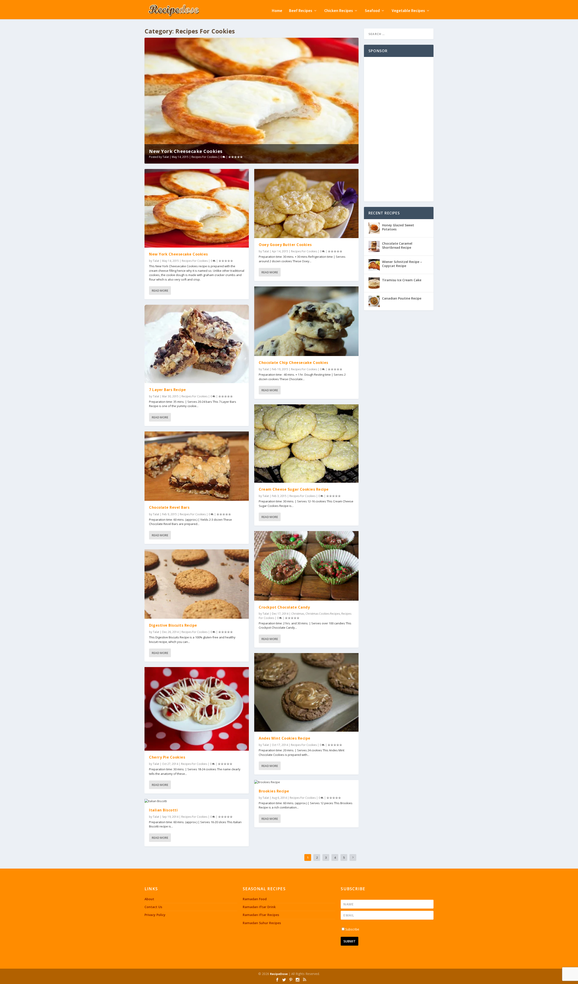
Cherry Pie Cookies (167, 757)
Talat (166, 157)
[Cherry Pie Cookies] (196, 709)
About (149, 899)
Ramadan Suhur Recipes (262, 923)
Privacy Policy (154, 915)
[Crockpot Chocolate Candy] (306, 566)
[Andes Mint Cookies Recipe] (306, 692)
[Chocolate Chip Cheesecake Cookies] (306, 321)
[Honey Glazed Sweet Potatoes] (374, 228)
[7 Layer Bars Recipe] (196, 344)
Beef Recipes (300, 11)
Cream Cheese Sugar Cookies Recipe (294, 489)
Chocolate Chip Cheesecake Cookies (293, 362)
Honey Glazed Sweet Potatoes (398, 227)
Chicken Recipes (338, 11)
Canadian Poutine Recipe (401, 298)
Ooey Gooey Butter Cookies (285, 244)
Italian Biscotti (163, 810)
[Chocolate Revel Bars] (196, 466)
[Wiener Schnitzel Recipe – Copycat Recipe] (374, 264)
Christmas (297, 614)
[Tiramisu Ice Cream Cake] (374, 283)
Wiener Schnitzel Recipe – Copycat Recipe (402, 264)
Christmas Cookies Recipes (322, 614)
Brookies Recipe (274, 791)
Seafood (372, 11)
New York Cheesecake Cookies (186, 151)
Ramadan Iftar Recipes (261, 915)
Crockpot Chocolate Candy (284, 607)
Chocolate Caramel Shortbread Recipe (397, 245)
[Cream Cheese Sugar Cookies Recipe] (306, 443)
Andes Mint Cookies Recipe (284, 738)
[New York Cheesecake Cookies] (196, 208)
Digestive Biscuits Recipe (173, 625)
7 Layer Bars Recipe (167, 389)
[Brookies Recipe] (306, 782)
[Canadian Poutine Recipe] (374, 301)
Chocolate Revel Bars (169, 507)
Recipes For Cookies (204, 157)
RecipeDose (279, 974)
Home (277, 11)
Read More (160, 290)
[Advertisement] (398, 129)
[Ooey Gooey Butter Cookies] (306, 203)
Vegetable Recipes (408, 11)
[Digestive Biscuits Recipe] (196, 584)
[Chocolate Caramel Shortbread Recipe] (374, 246)
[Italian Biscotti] (196, 801)
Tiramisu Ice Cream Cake (401, 280)
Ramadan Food (255, 899)
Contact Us (153, 907)
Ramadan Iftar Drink (259, 907)
